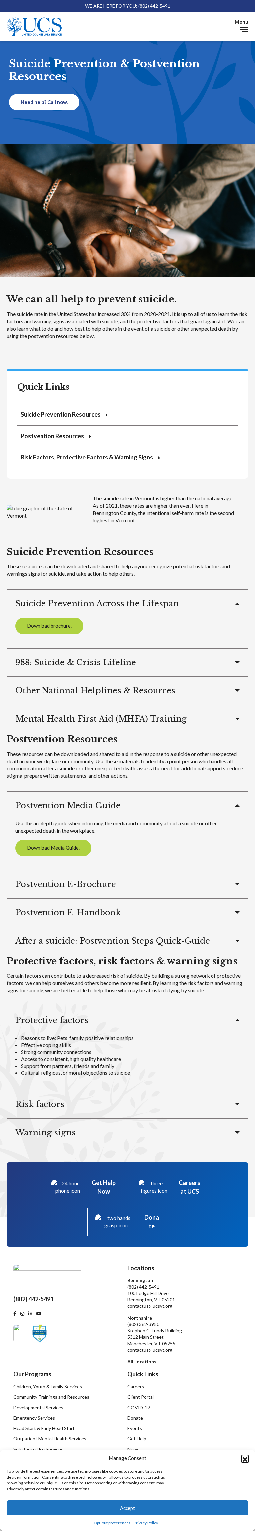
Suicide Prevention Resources (61, 414)
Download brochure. (49, 626)
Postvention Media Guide (68, 805)
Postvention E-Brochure (65, 884)
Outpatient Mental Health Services (49, 1438)
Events (135, 1428)
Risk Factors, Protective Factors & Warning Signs (87, 457)
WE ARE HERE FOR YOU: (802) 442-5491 (127, 6)
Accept (127, 1508)
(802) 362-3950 (143, 1324)
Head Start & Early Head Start (44, 1428)
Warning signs (45, 1132)
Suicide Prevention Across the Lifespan (97, 603)
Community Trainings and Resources (51, 1397)
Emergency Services (34, 1418)
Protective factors (51, 1020)
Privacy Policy (146, 1522)
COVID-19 (139, 1407)
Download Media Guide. (53, 848)
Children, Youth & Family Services (47, 1386)
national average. (214, 498)
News (133, 1449)
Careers (136, 1386)
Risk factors (39, 1104)
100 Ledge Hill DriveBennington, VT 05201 (151, 1296)
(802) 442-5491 (143, 1287)
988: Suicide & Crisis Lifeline (75, 662)
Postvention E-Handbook (68, 912)
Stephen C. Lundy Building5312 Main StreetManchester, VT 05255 (155, 1337)
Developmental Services (38, 1407)
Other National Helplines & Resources (95, 690)
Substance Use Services (38, 1449)
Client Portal (141, 1397)
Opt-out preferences (112, 1522)
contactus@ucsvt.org (150, 1306)
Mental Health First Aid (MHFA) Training (101, 719)
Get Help (137, 1438)
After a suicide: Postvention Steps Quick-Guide (112, 941)
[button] (245, 1458)
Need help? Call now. (44, 102)
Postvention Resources (52, 436)
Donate (135, 1418)
